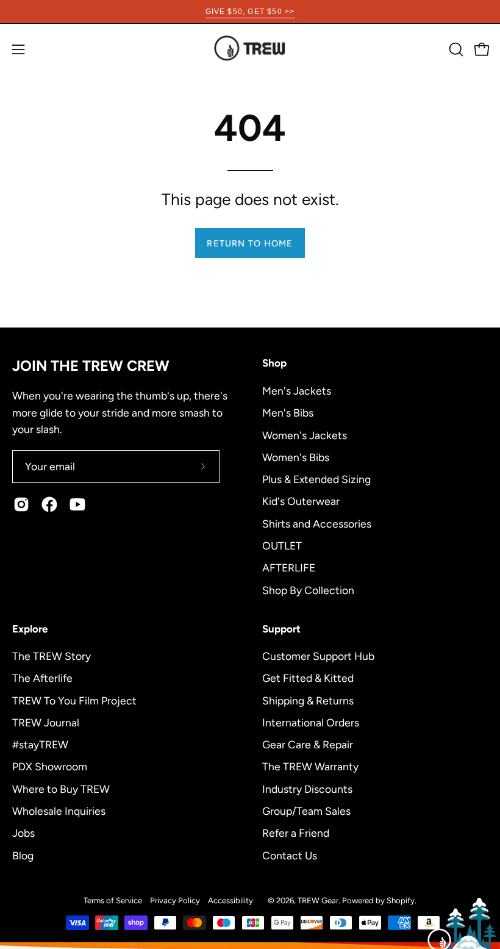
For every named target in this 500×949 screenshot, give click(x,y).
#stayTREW (40, 744)
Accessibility (230, 900)
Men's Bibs (287, 412)
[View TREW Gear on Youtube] (77, 504)
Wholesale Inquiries (58, 810)
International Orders (310, 722)
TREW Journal (45, 722)
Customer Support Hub (318, 656)
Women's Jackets (304, 434)
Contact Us (289, 854)
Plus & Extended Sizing (316, 479)
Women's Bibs (295, 456)
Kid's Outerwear (301, 501)
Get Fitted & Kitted (308, 677)
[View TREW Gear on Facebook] (49, 504)
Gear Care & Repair (307, 744)
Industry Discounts (307, 788)
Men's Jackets (296, 390)
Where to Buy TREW (61, 788)
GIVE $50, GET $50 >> (250, 11)
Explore (30, 629)
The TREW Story (51, 656)
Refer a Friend (295, 832)
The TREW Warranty (310, 766)
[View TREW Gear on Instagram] (21, 504)
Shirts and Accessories (316, 523)
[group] (250, 11)
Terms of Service (113, 900)
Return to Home (250, 243)
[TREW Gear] (250, 49)
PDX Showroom (49, 766)
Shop (274, 363)
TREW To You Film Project (74, 699)
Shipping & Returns (308, 699)
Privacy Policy (175, 900)
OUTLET (282, 545)
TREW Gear (318, 900)
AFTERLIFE (288, 567)
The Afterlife (42, 677)
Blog (23, 854)
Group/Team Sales (306, 810)
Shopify (401, 900)
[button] (454, 49)
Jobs (23, 832)
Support (281, 629)
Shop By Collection (308, 589)
